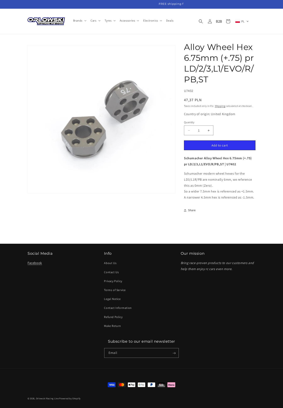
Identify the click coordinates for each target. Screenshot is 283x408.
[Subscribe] (174, 353)
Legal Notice (112, 299)
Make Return (112, 326)
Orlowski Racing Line (47, 398)
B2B (219, 21)
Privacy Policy (113, 281)
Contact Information (118, 308)
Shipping (220, 105)
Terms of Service (115, 290)
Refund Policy (113, 317)
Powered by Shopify (70, 398)
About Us (110, 263)
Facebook (35, 263)
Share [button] (192, 210)
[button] (79, 20)
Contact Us (111, 272)
